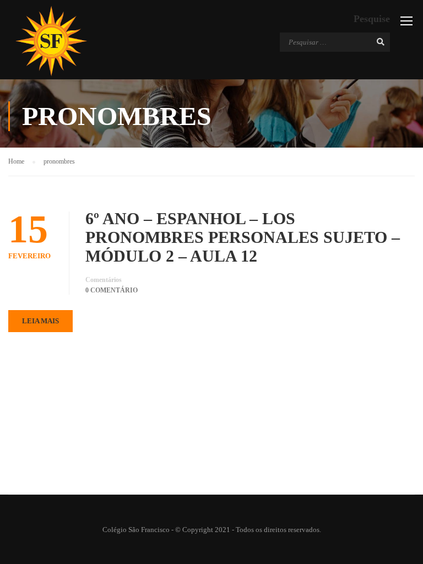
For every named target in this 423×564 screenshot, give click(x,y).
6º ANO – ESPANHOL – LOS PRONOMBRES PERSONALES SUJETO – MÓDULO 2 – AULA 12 (242, 237)
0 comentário (111, 290)
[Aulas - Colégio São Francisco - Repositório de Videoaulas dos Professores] (51, 41)
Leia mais (40, 321)
